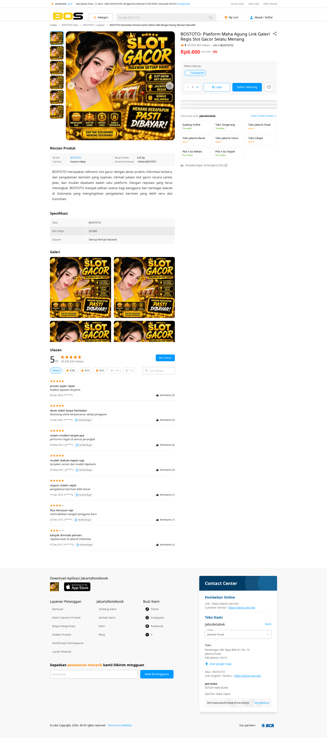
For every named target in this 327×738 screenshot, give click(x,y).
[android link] (54, 586)
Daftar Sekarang (247, 87)
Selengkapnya (183, 3)
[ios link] (77, 586)
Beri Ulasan (165, 357)
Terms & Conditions (120, 725)
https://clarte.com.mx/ (241, 607)
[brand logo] (68, 17)
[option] (57, 38)
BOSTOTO (75, 157)
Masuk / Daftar (264, 17)
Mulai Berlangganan (157, 674)
